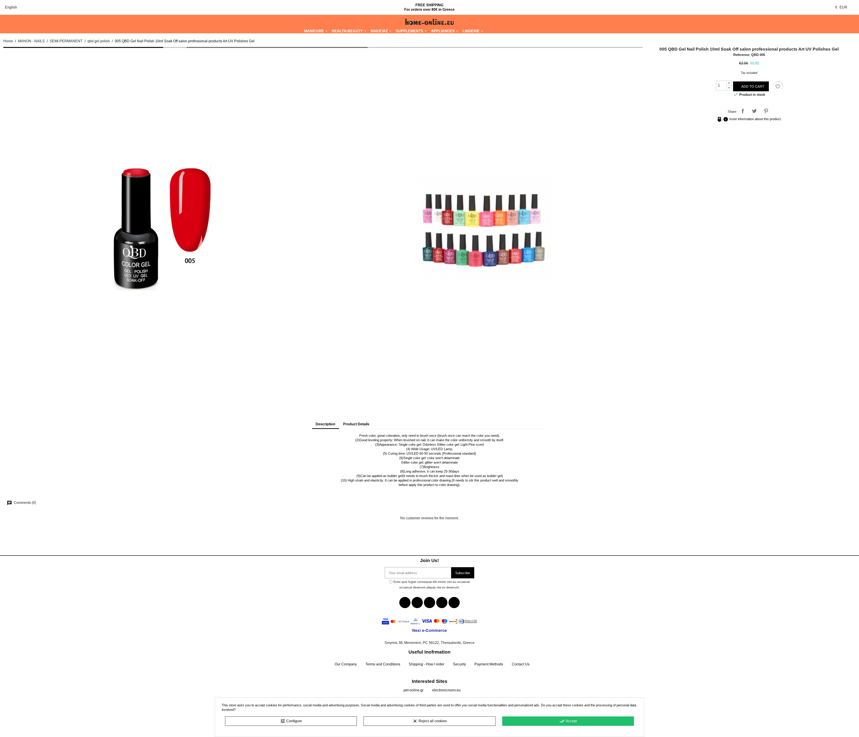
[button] (72, 22)
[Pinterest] (454, 602)
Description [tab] (325, 424)
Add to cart (752, 86)
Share (742, 111)
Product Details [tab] (356, 424)
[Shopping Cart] (787, 22)
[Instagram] (441, 602)
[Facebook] (404, 602)
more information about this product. (749, 119)
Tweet (754, 111)
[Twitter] (417, 602)
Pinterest (765, 111)
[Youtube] (429, 602)
